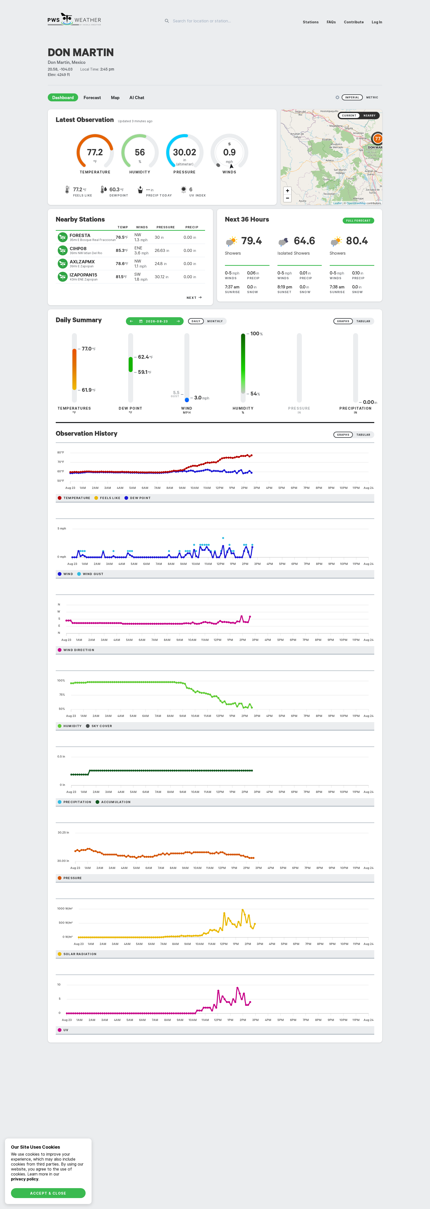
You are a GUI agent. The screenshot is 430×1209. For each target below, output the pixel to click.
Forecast (92, 98)
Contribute (354, 22)
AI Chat (136, 98)
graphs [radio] (343, 321)
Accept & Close (48, 1193)
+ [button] (287, 191)
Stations (311, 22)
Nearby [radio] (370, 115)
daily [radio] (196, 321)
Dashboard (63, 98)
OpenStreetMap (356, 203)
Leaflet (337, 203)
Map (115, 98)
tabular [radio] (363, 321)
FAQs (331, 22)
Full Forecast (358, 220)
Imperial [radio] (352, 97)
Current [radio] (349, 115)
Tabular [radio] (363, 434)
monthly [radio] (215, 321)
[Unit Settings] (337, 97)
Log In (377, 22)
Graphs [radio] (343, 434)
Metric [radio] (372, 97)
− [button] (287, 198)
